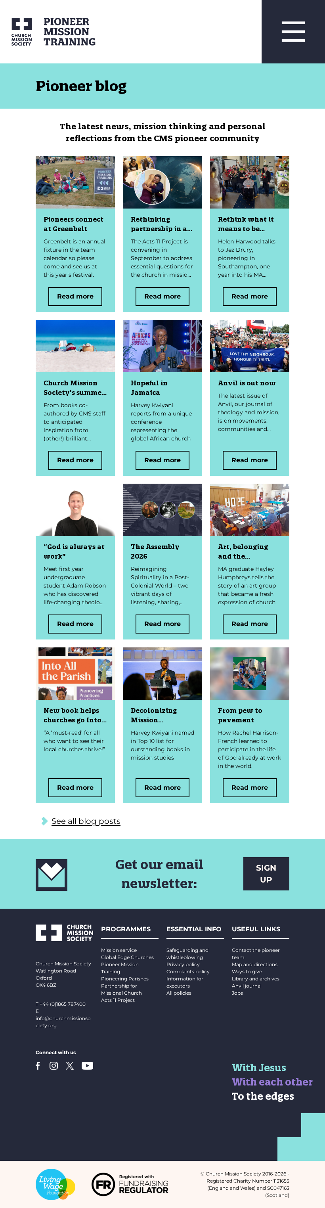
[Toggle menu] (293, 31)
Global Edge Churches (127, 957)
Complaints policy (188, 971)
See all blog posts (86, 821)
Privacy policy (183, 964)
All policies (178, 993)
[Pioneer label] (147, 32)
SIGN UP (266, 873)
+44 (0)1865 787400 (63, 1004)
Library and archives (255, 979)
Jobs (237, 993)
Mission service (119, 950)
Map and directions (254, 964)
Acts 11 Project (118, 1000)
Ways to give (247, 971)
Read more (75, 296)
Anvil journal (247, 986)
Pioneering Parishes (125, 979)
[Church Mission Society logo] (16, 32)
